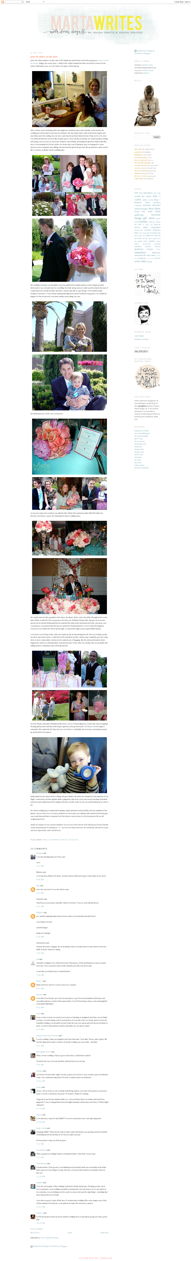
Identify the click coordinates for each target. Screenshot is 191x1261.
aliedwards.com (140, 444)
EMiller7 (39, 913)
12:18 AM (40, 1176)
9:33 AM (40, 1046)
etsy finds (147, 211)
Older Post (104, 1233)
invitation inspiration (152, 230)
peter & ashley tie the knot (44, 56)
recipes (150, 249)
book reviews (152, 202)
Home (70, 1233)
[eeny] (38, 1087)
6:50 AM (40, 937)
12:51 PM (40, 1207)
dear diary (154, 208)
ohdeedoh (138, 447)
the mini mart (149, 255)
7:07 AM (40, 953)
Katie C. (39, 981)
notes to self (151, 235)
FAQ (141, 193)
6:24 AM (40, 893)
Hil (37, 959)
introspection (138, 230)
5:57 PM (40, 1157)
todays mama (139, 465)
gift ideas (149, 218)
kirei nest (137, 463)
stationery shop (147, 65)
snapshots (140, 252)
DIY (136, 193)
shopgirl (39, 853)
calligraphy (138, 205)
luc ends (137, 460)
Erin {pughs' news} (43, 1052)
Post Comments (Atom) (49, 1238)
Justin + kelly (41, 1128)
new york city (139, 236)
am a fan (157, 193)
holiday (143, 221)
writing (149, 262)
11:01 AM (40, 1081)
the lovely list (139, 441)
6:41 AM (40, 906)
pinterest (146, 73)
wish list (157, 258)
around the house (142, 196)
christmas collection (151, 205)
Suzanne (39, 995)
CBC (59, 827)
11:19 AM (40, 1109)
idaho (145, 227)
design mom (139, 449)
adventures (148, 193)
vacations (73, 840)
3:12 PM (40, 1144)
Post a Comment (37, 1229)
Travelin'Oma (41, 1150)
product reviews (153, 246)
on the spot (147, 238)
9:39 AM (40, 1065)
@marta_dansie (147, 70)
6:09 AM (40, 880)
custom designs (141, 208)
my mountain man (154, 233)
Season (39, 1115)
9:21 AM (40, 1029)
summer (39, 1183)
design (136, 211)
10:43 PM (40, 1223)
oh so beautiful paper (142, 433)
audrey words (147, 200)
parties (64, 840)
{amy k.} (39, 1213)
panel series (143, 241)
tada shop (137, 457)
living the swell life (141, 431)
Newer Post (35, 1233)
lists (136, 233)
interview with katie (141, 468)
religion (158, 249)
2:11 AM (40, 866)
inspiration (155, 227)
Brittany (39, 1071)
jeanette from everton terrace (47, 1036)
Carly (38, 1014)
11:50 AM (40, 1122)
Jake (38, 886)
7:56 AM (40, 975)
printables (138, 246)
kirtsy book (138, 455)
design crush (139, 452)
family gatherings (51, 840)
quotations (138, 249)
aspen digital (139, 336)
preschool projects (151, 244)
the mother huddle (141, 436)
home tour (149, 225)
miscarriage (142, 233)
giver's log (138, 439)
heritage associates (141, 339)
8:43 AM (40, 988)
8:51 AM (40, 1007)
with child (140, 261)
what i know (150, 258)
